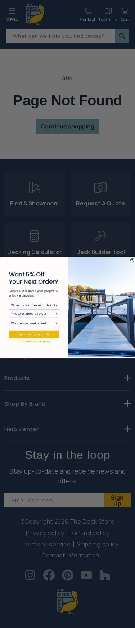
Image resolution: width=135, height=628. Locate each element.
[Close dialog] (132, 260)
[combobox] (33, 305)
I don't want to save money (33, 341)
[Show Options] (56, 305)
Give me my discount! (34, 334)
